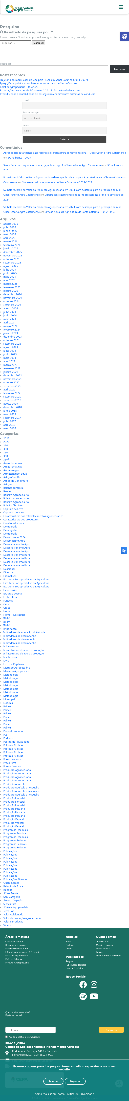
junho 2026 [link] (10, 230)
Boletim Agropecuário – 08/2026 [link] (19, 87)
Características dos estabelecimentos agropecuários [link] (33, 516)
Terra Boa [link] (8, 911)
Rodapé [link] (7, 889)
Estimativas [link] (9, 576)
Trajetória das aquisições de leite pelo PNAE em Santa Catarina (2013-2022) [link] (44, 79)
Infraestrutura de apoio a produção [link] (23, 650)
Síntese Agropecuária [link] (15, 907)
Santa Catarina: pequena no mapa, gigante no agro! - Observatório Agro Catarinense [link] (52, 165)
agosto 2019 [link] (10, 403)
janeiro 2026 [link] (10, 248)
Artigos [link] (7, 484)
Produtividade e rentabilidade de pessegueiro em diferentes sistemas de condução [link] (47, 94)
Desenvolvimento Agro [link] (16, 544)
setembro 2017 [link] (12, 417)
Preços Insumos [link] (12, 766)
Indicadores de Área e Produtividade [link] (24, 632)
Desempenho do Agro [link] (16, 944)
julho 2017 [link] (9, 421)
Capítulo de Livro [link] (13, 509)
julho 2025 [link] (9, 269)
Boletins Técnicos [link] (13, 505)
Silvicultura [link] (9, 904)
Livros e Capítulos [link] (13, 664)
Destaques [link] (9, 568)
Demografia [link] (10, 526)
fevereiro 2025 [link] (11, 287)
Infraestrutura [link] (11, 646)
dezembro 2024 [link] (12, 294)
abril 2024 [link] (9, 322)
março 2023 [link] (10, 364)
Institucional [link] (10, 657)
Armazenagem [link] (11, 470)
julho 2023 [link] (9, 350)
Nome (26, 124)
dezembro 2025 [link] (12, 252)
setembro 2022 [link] (12, 386)
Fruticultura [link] (10, 597)
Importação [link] (10, 628)
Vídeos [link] (7, 925)
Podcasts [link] (8, 738)
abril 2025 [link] (9, 280)
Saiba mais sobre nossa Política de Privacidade (64, 1094)
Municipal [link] (9, 699)
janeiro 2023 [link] (10, 371)
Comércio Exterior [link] (13, 523)
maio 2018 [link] (9, 414)
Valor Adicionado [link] (13, 914)
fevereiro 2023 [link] (11, 368)
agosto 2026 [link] (10, 223)
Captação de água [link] (13, 512)
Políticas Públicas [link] (13, 745)
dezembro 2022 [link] (12, 375)
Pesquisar (5, 63)
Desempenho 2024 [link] (14, 537)
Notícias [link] (8, 702)
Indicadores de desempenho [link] (19, 635)
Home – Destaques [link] (14, 614)
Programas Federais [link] (15, 840)
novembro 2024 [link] (12, 297)
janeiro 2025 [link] (10, 290)
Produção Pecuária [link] (14, 808)
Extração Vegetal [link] (12, 593)
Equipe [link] (99, 952)
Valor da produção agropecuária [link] (22, 918)
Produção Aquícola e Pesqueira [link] (21, 787)
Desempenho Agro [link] (14, 540)
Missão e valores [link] (104, 944)
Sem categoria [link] (11, 896)
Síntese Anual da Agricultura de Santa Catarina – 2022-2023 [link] (57, 182)
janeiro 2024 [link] (10, 333)
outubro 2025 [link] (11, 259)
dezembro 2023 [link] (12, 336)
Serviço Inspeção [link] (13, 900)
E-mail (26, 99)
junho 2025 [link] (10, 273)
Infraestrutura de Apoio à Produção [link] (22, 952)
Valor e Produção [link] (13, 921)
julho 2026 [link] (9, 227)
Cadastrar (111, 1030)
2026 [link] (6, 442)
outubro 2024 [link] (11, 301)
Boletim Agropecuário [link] (16, 494)
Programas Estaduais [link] (15, 829)
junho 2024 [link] (10, 315)
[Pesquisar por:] (15, 42)
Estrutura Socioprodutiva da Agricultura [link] (26, 579)
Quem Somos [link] (11, 882)
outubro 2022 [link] (11, 382)
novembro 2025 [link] (12, 255)
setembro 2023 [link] (12, 343)
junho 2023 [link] (10, 354)
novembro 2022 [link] (12, 379)
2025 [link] (6, 438)
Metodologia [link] (10, 674)
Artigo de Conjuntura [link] (15, 480)
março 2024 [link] (10, 326)
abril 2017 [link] (9, 424)
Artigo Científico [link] (12, 477)
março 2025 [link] (10, 283)
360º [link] (6, 459)
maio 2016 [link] (9, 428)
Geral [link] (6, 604)
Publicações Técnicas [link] (15, 879)
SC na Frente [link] (10, 893)
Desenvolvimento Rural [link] (17, 554)
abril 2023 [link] (9, 361)
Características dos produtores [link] (21, 519)
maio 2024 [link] (9, 319)
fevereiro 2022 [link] (11, 393)
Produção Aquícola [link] (14, 784)
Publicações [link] (10, 851)
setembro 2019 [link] (12, 400)
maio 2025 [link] (9, 276)
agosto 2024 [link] (10, 308)
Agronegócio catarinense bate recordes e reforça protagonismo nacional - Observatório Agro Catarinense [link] (64, 152)
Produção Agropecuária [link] (17, 770)
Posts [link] (68, 941)
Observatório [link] (102, 941)
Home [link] (6, 611)
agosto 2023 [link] (10, 347)
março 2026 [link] (10, 241)
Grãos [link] (6, 607)
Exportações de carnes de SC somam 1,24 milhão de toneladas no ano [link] (40, 90)
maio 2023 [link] (9, 357)
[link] (124, 36)
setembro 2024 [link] (12, 304)
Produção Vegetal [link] (13, 819)
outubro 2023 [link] (11, 340)
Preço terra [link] (9, 762)
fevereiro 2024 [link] (11, 329)
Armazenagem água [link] (15, 473)
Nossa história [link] (103, 948)
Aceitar (53, 1081)
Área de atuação (31, 112)
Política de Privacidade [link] (16, 741)
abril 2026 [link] (9, 237)
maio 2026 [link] (9, 234)
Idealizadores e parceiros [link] (108, 955)
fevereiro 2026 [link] (11, 245)
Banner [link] (7, 491)
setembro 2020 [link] (12, 396)
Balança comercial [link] (13, 487)
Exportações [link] (10, 590)
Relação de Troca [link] (13, 886)
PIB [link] (5, 734)
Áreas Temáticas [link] (12, 463)
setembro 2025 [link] (12, 262)
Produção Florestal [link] (14, 798)
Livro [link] (6, 660)
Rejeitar (75, 1081)
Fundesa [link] (8, 600)
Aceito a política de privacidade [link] (24, 1036)
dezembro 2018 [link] (12, 407)
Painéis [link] (7, 706)
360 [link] (5, 445)
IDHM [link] (6, 618)
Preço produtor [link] (12, 759)
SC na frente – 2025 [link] (19, 157)
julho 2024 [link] (9, 312)
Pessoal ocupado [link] (13, 731)
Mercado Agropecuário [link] (16, 667)
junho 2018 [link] (10, 410)
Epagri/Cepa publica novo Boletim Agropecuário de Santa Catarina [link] (38, 83)
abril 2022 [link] (9, 389)
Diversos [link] (8, 572)
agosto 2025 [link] (10, 266)
